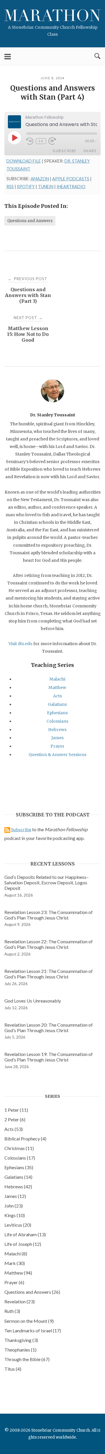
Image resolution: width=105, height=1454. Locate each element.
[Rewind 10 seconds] (30, 141)
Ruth (12, 1311)
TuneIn (45, 186)
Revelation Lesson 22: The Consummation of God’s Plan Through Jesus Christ (48, 944)
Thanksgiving (21, 1340)
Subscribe (64, 150)
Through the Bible (27, 1359)
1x (40, 141)
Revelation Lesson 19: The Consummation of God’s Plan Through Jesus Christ (48, 1056)
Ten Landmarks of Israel (32, 1330)
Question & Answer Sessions (57, 754)
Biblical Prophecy (25, 1138)
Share (90, 150)
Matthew (57, 687)
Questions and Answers (29, 220)
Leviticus (17, 1225)
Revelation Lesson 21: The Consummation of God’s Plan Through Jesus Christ (48, 973)
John (13, 1205)
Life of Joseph (22, 1244)
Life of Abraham (25, 1234)
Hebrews (57, 729)
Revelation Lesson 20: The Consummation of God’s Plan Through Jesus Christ (48, 1027)
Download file (23, 161)
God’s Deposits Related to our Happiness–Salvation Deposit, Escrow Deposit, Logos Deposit (46, 882)
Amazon (40, 178)
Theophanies (20, 1349)
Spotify (26, 186)
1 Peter (16, 1110)
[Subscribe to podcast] (7, 829)
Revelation (19, 1301)
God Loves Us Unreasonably (32, 1000)
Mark (14, 1263)
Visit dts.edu (20, 643)
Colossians (57, 721)
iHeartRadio (71, 186)
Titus (12, 1369)
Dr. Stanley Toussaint (52, 415)
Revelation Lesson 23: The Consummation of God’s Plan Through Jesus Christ (48, 914)
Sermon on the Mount (29, 1321)
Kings (14, 1215)
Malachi (57, 679)
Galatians (57, 704)
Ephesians (57, 712)
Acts (57, 696)
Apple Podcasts (70, 178)
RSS (10, 186)
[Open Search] (97, 56)
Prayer (57, 746)
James (57, 737)
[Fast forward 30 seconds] (55, 141)
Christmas (19, 1148)
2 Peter (14, 1119)
